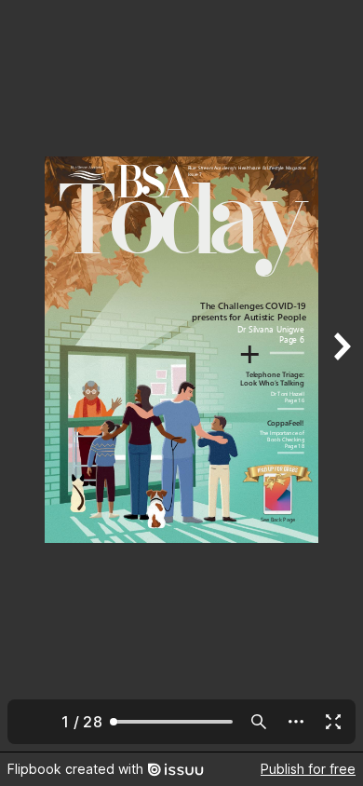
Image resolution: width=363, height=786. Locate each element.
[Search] (258, 721)
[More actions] (296, 721)
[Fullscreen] (333, 721)
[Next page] (340, 376)
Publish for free (308, 769)
